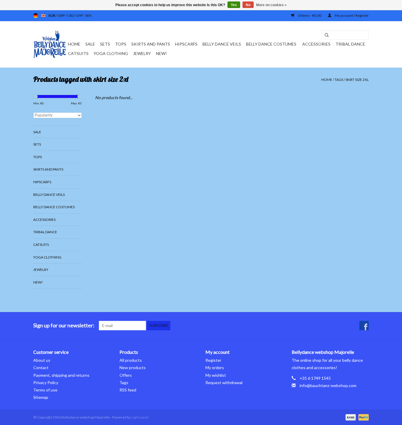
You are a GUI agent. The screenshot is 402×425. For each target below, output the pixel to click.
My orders (214, 367)
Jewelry (142, 53)
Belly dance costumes (271, 43)
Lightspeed (140, 417)
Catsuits (78, 53)
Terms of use (45, 389)
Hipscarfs (186, 43)
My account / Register (351, 15)
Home (74, 43)
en (43, 15)
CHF (80, 15)
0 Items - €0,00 (310, 15)
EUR (52, 15)
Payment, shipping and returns (61, 375)
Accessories (316, 43)
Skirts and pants (150, 43)
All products (130, 360)
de (35, 15)
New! (161, 53)
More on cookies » (271, 5)
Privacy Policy (45, 382)
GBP (61, 15)
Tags (339, 79)
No (248, 5)
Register (213, 360)
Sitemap (40, 397)
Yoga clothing (111, 53)
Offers (125, 375)
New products (132, 367)
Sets (105, 43)
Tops (120, 43)
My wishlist (215, 375)
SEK (89, 15)
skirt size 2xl (357, 79)
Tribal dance (350, 43)
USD (70, 15)
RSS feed (127, 389)
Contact (41, 367)
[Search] (325, 35)
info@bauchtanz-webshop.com (328, 385)
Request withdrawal (223, 382)
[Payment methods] (349, 417)
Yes (234, 5)
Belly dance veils (221, 43)
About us (41, 360)
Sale (90, 43)
